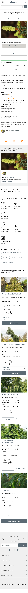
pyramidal (10, 98)
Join (23, 545)
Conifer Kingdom (9, 177)
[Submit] (25, 6)
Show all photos (14, 46)
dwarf (5, 98)
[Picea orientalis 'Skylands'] (14, 299)
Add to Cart (15, 323)
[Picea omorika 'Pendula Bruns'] (14, 349)
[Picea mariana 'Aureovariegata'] (14, 445)
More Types (21, 143)
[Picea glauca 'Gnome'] (14, 397)
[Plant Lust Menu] (2, 2)
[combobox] (14, 318)
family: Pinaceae (14, 252)
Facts (14, 142)
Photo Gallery (6, 143)
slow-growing (16, 257)
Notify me (14, 53)
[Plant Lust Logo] (14, 2)
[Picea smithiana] (14, 493)
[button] (22, 7)
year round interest (18, 98)
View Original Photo (7, 181)
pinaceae (10, 94)
